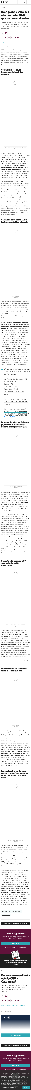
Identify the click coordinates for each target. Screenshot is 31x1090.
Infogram (16, 148)
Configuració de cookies (8, 1087)
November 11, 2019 (9, 417)
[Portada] (5, 2)
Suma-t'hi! (15, 943)
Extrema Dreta (6, 915)
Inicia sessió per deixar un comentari (16, 923)
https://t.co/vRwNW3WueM (15, 411)
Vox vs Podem (15, 725)
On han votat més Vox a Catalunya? (12, 322)
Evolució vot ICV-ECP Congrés (15, 840)
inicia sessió (22, 947)
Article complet (16, 1035)
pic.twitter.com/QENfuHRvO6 (17, 414)
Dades (3, 7)
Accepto (26, 1087)
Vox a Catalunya (15, 296)
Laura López (13, 856)
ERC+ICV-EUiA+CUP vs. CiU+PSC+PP (15, 625)
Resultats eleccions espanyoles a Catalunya (15, 147)
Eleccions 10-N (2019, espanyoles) (11, 911)
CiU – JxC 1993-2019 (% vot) (15, 486)
